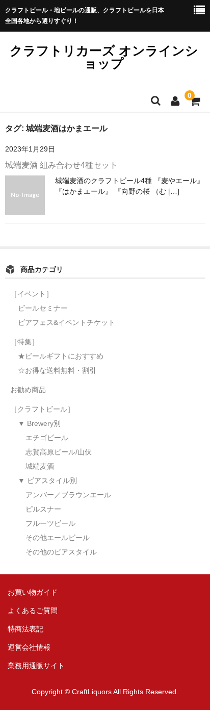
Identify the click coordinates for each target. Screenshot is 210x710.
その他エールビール (57, 538)
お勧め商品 (28, 390)
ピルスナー (43, 509)
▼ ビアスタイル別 (47, 480)
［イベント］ (31, 294)
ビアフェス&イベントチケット (66, 322)
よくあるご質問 (33, 610)
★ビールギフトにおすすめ (60, 356)
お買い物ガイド (33, 592)
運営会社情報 (29, 647)
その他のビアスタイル (61, 552)
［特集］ (24, 342)
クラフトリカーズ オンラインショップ (104, 56)
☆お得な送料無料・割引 (57, 370)
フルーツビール (50, 523)
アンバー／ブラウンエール (68, 495)
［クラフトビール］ (42, 409)
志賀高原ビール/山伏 (58, 452)
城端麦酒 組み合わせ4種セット (61, 165)
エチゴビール (46, 438)
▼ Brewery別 (39, 423)
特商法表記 (25, 629)
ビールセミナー (43, 308)
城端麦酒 (39, 466)
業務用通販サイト (36, 666)
